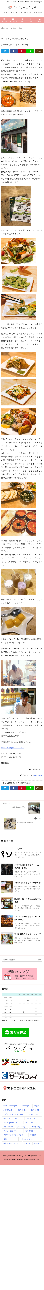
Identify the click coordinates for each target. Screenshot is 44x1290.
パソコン (30, 1122)
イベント (33, 1114)
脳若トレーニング (11, 1143)
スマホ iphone (10, 1122)
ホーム (5, 28)
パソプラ (8, 1127)
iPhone (25, 1106)
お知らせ (21, 1110)
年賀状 (33, 1135)
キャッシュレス (10, 1118)
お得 (36, 1106)
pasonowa (37, 775)
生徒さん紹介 (26, 1139)
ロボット (35, 1127)
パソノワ (18, 848)
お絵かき (34, 1110)
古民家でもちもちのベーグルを (27, 882)
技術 (6, 1139)
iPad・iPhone (10, 1106)
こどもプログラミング (13, 1114)
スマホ (30, 1118)
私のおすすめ (17, 28)
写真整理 (30, 1131)
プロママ (21, 1127)
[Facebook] (13, 51)
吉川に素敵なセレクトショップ (27, 934)
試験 (27, 1143)
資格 (36, 1143)
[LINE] (30, 51)
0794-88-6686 (11, 2)
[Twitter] (5, 51)
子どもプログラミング (13, 1135)
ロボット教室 (10, 1131)
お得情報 (7, 1110)
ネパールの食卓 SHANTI (12, 747)
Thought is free (34, 1159)
